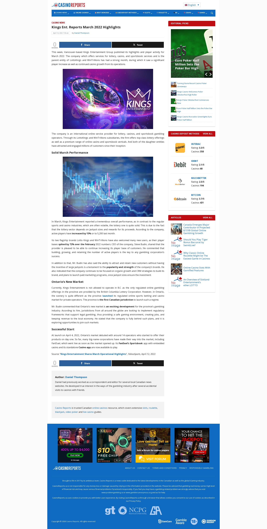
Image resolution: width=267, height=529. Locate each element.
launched (107, 295)
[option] (192, 53)
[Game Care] (165, 521)
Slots (147, 13)
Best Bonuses (103, 13)
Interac (196, 144)
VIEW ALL (208, 133)
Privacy (183, 468)
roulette (153, 407)
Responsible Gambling (201, 468)
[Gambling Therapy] (207, 521)
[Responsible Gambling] (192, 521)
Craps (188, 13)
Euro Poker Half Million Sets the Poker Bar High (187, 64)
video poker (72, 411)
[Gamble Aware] (179, 521)
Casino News (61, 13)
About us (130, 468)
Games (202, 13)
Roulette (162, 13)
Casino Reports (63, 407)
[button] (206, 74)
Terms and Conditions (164, 468)
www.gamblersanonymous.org (139, 492)
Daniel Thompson (81, 33)
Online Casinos (82, 13)
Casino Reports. (73, 521)
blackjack (60, 411)
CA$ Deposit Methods (127, 13)
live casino (88, 411)
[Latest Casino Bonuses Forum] (153, 445)
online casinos (99, 407)
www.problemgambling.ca (112, 492)
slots (145, 407)
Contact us (143, 468)
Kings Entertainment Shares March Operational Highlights (93, 354)
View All (208, 217)
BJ (176, 13)
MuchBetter (198, 178)
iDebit (194, 160)
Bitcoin (196, 195)
